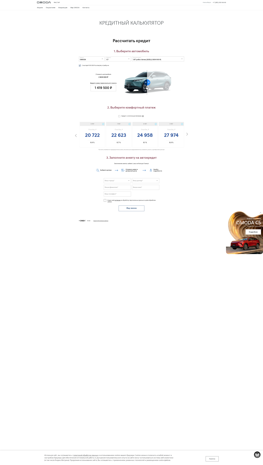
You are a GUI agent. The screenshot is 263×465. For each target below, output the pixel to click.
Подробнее (253, 232)
